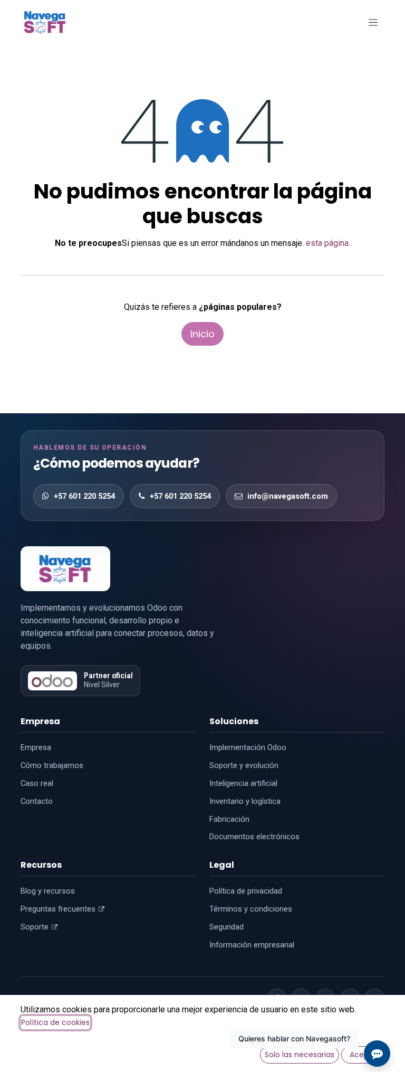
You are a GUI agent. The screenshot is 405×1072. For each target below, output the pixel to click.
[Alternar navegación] (372, 22)
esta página (327, 243)
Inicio (202, 333)
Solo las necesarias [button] (299, 1054)
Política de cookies (55, 1022)
